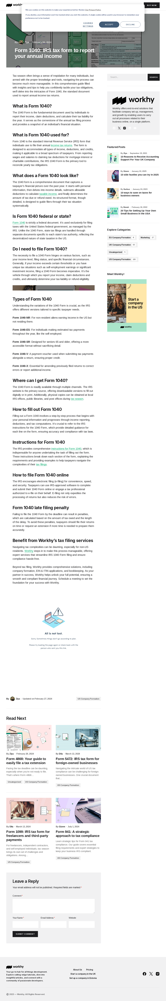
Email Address (48, 918)
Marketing (147, 237)
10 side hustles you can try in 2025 (140, 174)
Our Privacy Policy (93, 10)
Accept (109, 24)
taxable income (48, 193)
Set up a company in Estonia (83, 978)
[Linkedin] (129, 128)
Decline (130, 24)
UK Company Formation (122, 245)
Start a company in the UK (83, 974)
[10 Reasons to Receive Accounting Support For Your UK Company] (113, 158)
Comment (17, 896)
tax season (77, 398)
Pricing (89, 969)
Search (154, 77)
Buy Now (152, 5)
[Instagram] (124, 128)
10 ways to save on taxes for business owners (136, 194)
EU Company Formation (121, 237)
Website (72, 918)
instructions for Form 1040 (66, 448)
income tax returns (61, 145)
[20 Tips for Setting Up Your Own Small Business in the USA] (113, 212)
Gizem (126, 171)
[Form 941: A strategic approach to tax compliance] (78, 810)
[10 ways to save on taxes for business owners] (113, 194)
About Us (77, 969)
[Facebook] (114, 128)
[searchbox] (127, 77)
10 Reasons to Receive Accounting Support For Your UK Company (140, 158)
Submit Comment (25, 934)
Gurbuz (126, 189)
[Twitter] (119, 128)
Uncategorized (14, 782)
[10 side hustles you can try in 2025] (113, 176)
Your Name (18, 918)
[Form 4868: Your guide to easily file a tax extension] (29, 737)
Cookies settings (88, 24)
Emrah (126, 207)
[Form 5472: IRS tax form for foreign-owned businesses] (78, 737)
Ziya (125, 153)
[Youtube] (135, 128)
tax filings (41, 464)
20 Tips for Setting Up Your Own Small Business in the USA (138, 212)
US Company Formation (88, 699)
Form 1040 (19, 222)
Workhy (29, 550)
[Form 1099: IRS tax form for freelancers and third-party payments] (29, 810)
